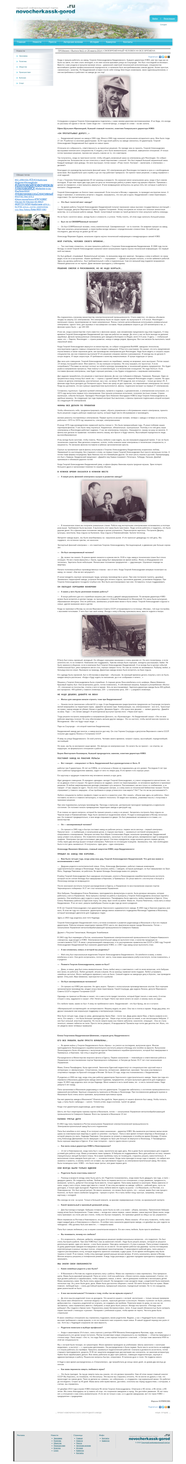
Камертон (111, 42)
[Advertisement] (33, 129)
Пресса (52, 42)
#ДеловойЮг (25, 188)
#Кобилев (40, 188)
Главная (21, 42)
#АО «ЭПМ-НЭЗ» (22, 180)
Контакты (128, 42)
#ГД (31, 180)
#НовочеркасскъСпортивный (34, 193)
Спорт (21, 83)
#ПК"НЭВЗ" (40, 199)
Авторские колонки (73, 42)
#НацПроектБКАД (22, 191)
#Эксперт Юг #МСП (34, 202)
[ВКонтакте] (160, 56)
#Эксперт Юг (20, 202)
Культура (22, 78)
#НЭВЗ (48, 189)
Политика (23, 61)
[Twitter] (163, 56)
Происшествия (25, 72)
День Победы (24, 210)
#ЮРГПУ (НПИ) (23, 204)
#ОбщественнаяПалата (24, 199)
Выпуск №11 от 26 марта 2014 (86, 51)
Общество (23, 67)
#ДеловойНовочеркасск (36, 185)
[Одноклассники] (165, 56)
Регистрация (169, 18)
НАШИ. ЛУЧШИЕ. (163, 1413)
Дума (33, 209)
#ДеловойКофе (30, 182)
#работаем (36, 204)
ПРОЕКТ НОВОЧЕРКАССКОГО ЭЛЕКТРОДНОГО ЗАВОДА (78, 1413)
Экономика (23, 56)
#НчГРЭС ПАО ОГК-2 (24, 196)
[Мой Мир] (168, 56)
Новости (37, 42)
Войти (155, 18)
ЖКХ (38, 209)
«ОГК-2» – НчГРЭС (29, 207)
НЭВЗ (44, 210)
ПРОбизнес (64, 51)
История (94, 42)
